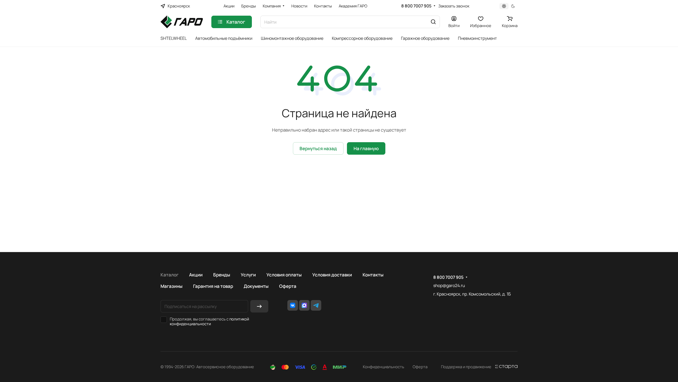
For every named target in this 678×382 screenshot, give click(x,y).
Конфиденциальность (383, 366)
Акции (196, 275)
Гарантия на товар (213, 286)
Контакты (373, 275)
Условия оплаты (284, 275)
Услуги (248, 275)
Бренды (221, 275)
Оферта (287, 286)
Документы (256, 286)
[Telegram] (316, 305)
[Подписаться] (259, 306)
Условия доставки (332, 275)
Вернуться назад (318, 148)
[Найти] (433, 22)
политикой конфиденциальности (209, 321)
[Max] (304, 305)
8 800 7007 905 (416, 5)
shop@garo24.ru (449, 285)
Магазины (171, 286)
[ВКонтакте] (292, 305)
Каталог (169, 275)
